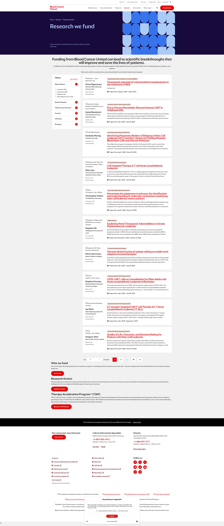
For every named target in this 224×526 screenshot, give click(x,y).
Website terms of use (59, 469)
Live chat (96, 447)
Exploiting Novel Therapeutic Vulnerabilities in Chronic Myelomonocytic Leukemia (136, 225)
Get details (57, 373)
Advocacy (143, 2)
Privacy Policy (98, 458)
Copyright (56, 465)
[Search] (157, 8)
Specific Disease (60, 102)
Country (58, 113)
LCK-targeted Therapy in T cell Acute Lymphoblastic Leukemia (135, 167)
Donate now (167, 8)
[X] (145, 462)
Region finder (152, 2)
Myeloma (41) (61, 94)
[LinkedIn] (135, 467)
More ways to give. (139, 449)
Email (103, 447)
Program (58, 124)
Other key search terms (63, 108)
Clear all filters (74, 79)
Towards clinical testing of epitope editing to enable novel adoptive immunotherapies (137, 253)
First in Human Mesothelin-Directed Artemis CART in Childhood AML (135, 109)
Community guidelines (60, 476)
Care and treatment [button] (106, 8)
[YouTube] (145, 467)
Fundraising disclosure (60, 473)
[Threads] (135, 472)
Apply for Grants (59, 389)
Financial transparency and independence (106, 469)
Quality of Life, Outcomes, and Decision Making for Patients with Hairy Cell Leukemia (134, 335)
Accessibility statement (101, 476)
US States (58, 119)
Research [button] (127, 8)
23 (134, 360)
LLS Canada (55, 480)
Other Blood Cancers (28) (65, 97)
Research (58, 19)
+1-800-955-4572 (101, 439)
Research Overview (68, 19)
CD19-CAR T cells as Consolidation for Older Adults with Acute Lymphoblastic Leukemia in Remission (137, 280)
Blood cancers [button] (93, 8)
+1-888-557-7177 (141, 441)
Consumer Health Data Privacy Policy (64, 462)
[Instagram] (140, 462)
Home (52, 19)
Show (85, 359)
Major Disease (60, 84)
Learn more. (137, 422)
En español (165, 2)
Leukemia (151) (61, 89)
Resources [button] (118, 8)
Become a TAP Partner (61, 407)
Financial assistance (132, 2)
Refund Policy (98, 473)
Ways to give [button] (147, 8)
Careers (159, 2)
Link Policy (97, 465)
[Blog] (140, 472)
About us (121, 2)
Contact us (55, 458)
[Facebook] (135, 462)
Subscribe (58, 437)
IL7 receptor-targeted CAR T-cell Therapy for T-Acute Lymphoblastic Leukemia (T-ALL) (135, 308)
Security (96, 462)
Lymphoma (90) (62, 92)
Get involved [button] (136, 8)
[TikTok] (140, 467)
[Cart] (170, 2)
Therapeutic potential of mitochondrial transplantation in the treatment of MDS (138, 83)
